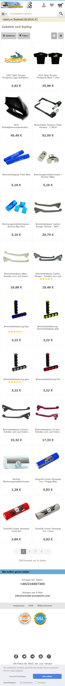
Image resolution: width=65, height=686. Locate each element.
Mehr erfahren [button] (17, 671)
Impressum (18, 605)
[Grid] (54, 36)
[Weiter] (48, 551)
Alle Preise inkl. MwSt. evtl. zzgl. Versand (32, 663)
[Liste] (61, 36)
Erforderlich (28, 683)
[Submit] (61, 14)
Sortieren (10, 35)
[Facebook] (16, 657)
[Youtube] (41, 657)
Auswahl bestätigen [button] (17, 676)
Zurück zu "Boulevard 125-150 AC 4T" (20, 19)
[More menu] (43, 5)
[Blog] (32, 657)
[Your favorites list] (51, 5)
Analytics (42, 683)
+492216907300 (32, 584)
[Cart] (60, 5)
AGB (31, 605)
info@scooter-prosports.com (32, 595)
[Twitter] (24, 657)
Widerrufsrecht (44, 605)
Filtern (24, 35)
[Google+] (49, 657)
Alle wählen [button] (47, 676)
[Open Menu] (4, 13)
